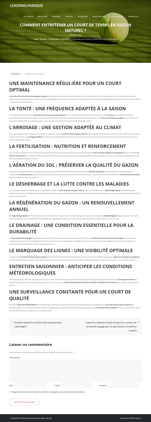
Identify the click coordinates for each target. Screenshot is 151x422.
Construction (39, 74)
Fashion (69, 16)
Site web (102, 385)
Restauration (99, 16)
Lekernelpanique (26, 5)
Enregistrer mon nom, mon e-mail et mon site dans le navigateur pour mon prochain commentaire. (48, 392)
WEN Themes (135, 418)
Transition (133, 16)
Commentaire (15, 358)
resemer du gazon (110, 216)
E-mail (57, 385)
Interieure (83, 16)
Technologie (117, 16)
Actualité (28, 16)
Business (56, 16)
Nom (11, 385)
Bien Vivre (42, 16)
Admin (16, 74)
